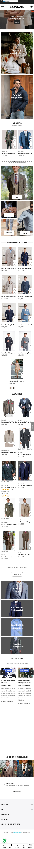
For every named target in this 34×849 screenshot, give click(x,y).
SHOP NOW (17, 22)
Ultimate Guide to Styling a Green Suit (24, 681)
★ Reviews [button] (32, 426)
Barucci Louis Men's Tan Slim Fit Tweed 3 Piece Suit (15, 422)
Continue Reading (6, 701)
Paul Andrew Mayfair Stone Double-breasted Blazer (15, 297)
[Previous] (2, 672)
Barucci (3, 420)
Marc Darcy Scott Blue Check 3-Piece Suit (13, 487)
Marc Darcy (4, 151)
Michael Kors (5, 450)
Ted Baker (20, 453)
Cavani (3, 555)
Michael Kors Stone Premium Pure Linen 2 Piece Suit (15, 452)
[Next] (31, 672)
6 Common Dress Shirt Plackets (8, 681)
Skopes (19, 151)
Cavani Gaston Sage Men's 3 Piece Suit (11, 557)
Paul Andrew (4, 522)
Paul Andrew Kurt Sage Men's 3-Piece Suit (12, 524)
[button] (5, 496)
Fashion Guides (7, 670)
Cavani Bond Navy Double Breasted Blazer (12, 325)
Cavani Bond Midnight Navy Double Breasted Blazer (15, 353)
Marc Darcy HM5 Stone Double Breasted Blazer (14, 268)
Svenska (7, 1)
